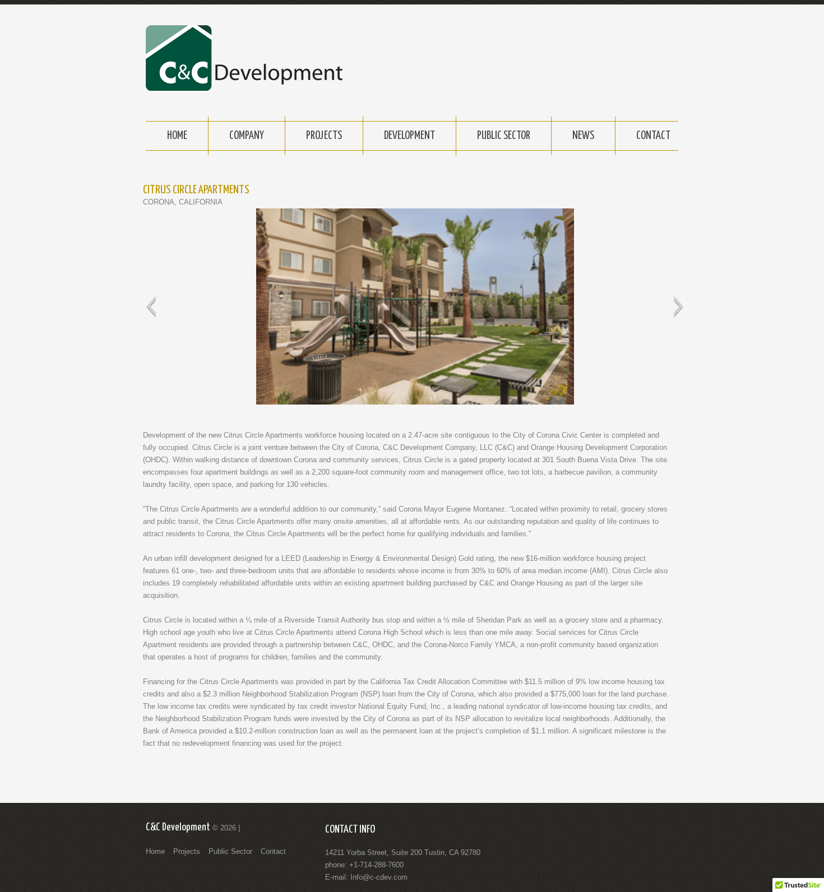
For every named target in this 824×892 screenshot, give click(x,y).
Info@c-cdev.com (379, 877)
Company (246, 136)
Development (409, 136)
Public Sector (503, 136)
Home (177, 136)
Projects (324, 136)
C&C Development (178, 827)
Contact (653, 136)
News (583, 136)
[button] (151, 306)
